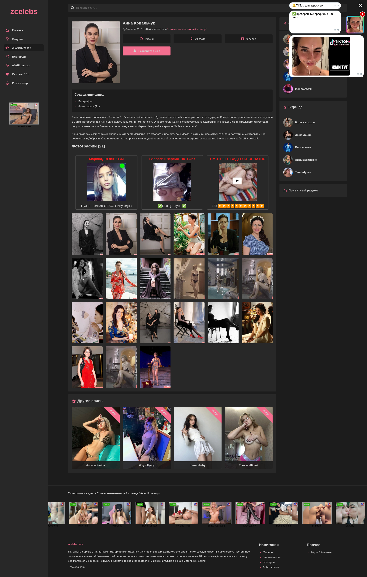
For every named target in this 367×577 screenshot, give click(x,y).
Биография (85, 101)
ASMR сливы (21, 65)
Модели (17, 39)
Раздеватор (20, 83)
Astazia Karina (95, 465)
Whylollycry (146, 465)
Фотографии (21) (89, 106)
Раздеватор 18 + (149, 50)
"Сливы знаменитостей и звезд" (187, 29)
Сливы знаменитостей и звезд (117, 493)
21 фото (200, 38)
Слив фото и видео (81, 493)
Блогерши (19, 56)
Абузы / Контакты (321, 552)
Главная (17, 30)
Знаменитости (21, 47)
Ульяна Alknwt (248, 465)
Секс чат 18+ (20, 74)
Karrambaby (197, 465)
